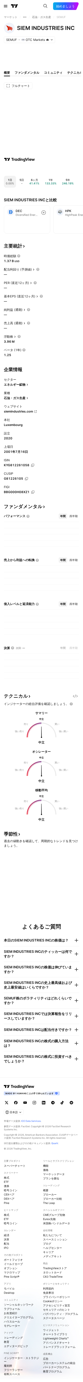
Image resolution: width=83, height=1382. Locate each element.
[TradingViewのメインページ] (14, 6)
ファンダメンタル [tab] (27, 72)
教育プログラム (52, 1371)
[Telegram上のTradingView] (53, 1102)
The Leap (49, 1203)
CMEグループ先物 (54, 1214)
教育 (6, 1341)
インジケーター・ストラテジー (21, 1359)
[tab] (63, 516)
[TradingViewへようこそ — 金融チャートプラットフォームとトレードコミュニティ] (19, 159)
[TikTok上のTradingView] (62, 1102)
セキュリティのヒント (56, 1309)
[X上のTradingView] (6, 1102)
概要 (45, 1190)
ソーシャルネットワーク (19, 1304)
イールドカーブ (13, 1264)
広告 (45, 1358)
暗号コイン (10, 1190)
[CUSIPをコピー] (26, 478)
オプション (10, 1268)
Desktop (9, 1292)
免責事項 (48, 1292)
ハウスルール (12, 1321)
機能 (45, 1165)
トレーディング (13, 1337)
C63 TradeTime (53, 1276)
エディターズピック (16, 1346)
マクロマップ (12, 1272)
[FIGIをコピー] (33, 492)
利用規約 (48, 1288)
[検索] (45, 6)
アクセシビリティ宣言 (56, 1305)
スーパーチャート (14, 1165)
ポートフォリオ (13, 1259)
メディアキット (52, 1256)
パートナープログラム (56, 1367)
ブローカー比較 (52, 1198)
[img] (47, 39)
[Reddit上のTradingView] (71, 1102)
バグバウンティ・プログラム (60, 1313)
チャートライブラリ (55, 1334)
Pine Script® (11, 1276)
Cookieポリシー (53, 1301)
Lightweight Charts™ (56, 1338)
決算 (6, 1239)
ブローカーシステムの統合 (59, 1363)
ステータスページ (54, 1318)
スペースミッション (55, 1239)
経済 (6, 1235)
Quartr (54, 1143)
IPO (6, 1247)
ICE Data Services (31, 1121)
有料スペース (12, 1374)
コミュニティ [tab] (53, 72)
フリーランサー (13, 1369)
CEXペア (9, 1194)
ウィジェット (51, 1330)
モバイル (9, 1288)
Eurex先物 (49, 1219)
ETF (6, 1181)
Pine (6, 1203)
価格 (45, 1170)
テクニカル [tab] (75, 72)
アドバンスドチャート (56, 1342)
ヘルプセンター (52, 1247)
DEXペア (9, 1198)
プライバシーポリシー (56, 1297)
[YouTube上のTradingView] (25, 1102)
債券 (6, 1186)
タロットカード (52, 1272)
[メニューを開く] (5, 6)
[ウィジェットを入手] (75, 696)
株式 (6, 1177)
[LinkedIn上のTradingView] (43, 1102)
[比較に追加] (43, 212)
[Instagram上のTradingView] (34, 1102)
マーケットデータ (54, 1174)
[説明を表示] (18, 256)
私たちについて (52, 1235)
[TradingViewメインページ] (19, 1086)
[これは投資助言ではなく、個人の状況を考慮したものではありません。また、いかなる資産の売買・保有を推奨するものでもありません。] (71, 704)
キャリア (48, 1252)
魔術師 (8, 1365)
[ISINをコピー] (32, 465)
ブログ (47, 1243)
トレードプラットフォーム (59, 1346)
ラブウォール (12, 1308)
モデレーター (12, 1325)
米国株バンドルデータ (56, 1223)
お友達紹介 (10, 1313)
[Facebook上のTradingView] (16, 1102)
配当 (6, 1243)
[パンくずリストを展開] (24, 17)
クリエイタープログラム (19, 1317)
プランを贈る (51, 1178)
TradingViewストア (55, 1268)
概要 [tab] (7, 72)
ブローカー (50, 1194)
